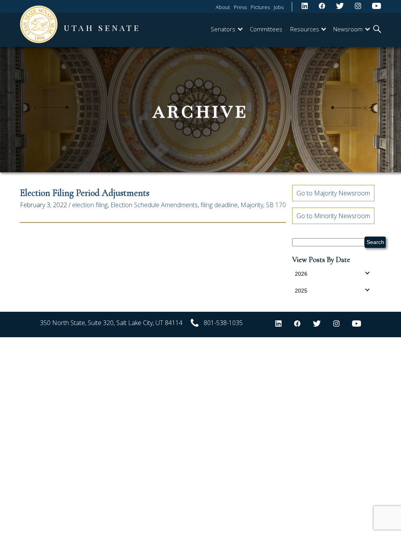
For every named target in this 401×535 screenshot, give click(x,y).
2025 (301, 290)
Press (240, 7)
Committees (266, 29)
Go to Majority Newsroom (333, 193)
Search (375, 242)
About (223, 7)
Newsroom (348, 29)
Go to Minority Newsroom (333, 215)
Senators (223, 29)
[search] (377, 29)
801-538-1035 (223, 322)
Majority (251, 205)
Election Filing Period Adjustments (84, 193)
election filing (90, 205)
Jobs (279, 7)
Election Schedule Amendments (154, 205)
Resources (304, 29)
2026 (301, 274)
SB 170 (276, 205)
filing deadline (219, 205)
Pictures (260, 7)
